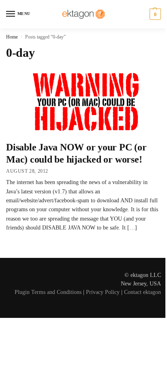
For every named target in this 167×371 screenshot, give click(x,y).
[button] (154, 14)
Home (12, 37)
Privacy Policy (103, 292)
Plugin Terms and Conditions (48, 292)
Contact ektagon (142, 292)
